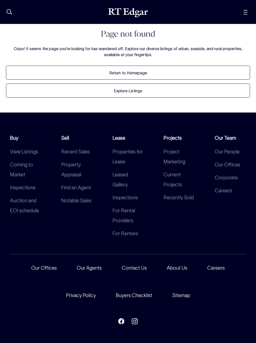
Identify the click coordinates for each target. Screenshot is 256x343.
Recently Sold (179, 197)
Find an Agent (76, 187)
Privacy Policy (81, 295)
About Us (177, 268)
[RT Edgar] (128, 12)
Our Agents (89, 268)
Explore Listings (128, 91)
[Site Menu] (246, 11)
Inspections (23, 187)
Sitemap (181, 295)
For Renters (125, 233)
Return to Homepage (128, 73)
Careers (223, 190)
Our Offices (227, 164)
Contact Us (134, 268)
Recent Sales (75, 151)
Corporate (226, 177)
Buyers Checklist (134, 295)
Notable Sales (76, 200)
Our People (227, 151)
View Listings (24, 151)
